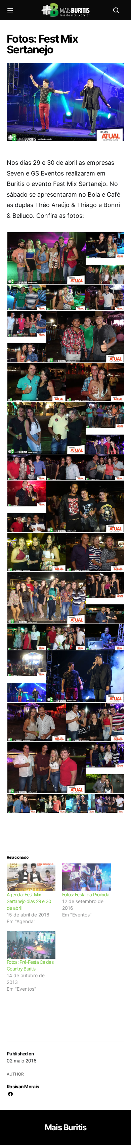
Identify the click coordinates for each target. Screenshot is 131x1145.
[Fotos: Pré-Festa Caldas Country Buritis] (31, 945)
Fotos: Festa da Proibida (85, 894)
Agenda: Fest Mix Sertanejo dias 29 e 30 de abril (29, 901)
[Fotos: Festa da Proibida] (86, 877)
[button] (46, 261)
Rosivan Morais (23, 1086)
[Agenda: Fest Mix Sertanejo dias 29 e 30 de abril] (31, 877)
